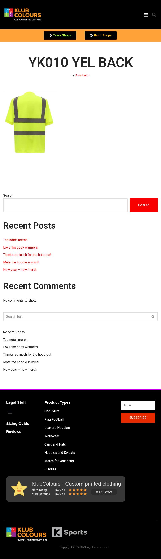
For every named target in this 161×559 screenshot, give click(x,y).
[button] (146, 15)
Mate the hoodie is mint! (21, 262)
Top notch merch (15, 240)
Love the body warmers (20, 247)
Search (8, 195)
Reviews (13, 431)
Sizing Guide (17, 424)
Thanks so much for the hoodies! (27, 255)
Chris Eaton (82, 75)
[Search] (153, 316)
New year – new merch (20, 270)
